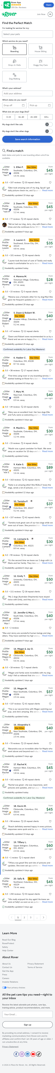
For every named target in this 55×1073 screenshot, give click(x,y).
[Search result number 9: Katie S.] (27, 478)
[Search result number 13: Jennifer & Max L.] (27, 627)
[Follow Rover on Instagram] (21, 1054)
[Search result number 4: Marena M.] (27, 290)
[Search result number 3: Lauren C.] (27, 254)
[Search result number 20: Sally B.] (27, 893)
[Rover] (9, 14)
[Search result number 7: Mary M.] (27, 406)
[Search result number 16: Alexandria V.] (27, 740)
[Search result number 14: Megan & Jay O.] (27, 664)
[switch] (49, 124)
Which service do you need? (15, 41)
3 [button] (30, 917)
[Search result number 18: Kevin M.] (27, 820)
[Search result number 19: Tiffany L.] (27, 856)
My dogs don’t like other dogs (15, 131)
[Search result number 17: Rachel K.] (27, 781)
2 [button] (24, 917)
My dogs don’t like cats (12, 124)
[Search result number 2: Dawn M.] (27, 218)
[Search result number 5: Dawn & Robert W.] (27, 331)
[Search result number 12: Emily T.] (27, 590)
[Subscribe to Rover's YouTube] (33, 1054)
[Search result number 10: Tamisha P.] (27, 515)
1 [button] (18, 917)
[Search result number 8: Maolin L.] (27, 442)
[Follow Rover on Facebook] (16, 1054)
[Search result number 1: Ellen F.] (27, 181)
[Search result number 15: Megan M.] (27, 703)
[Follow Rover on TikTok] (38, 1054)
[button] (1, 5)
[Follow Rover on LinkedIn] (27, 1054)
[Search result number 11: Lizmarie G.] (27, 553)
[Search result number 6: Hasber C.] (27, 371)
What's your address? (11, 88)
